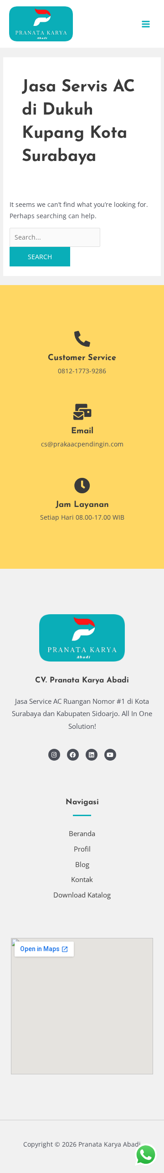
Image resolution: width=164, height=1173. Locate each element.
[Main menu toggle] (146, 24)
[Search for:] (55, 237)
